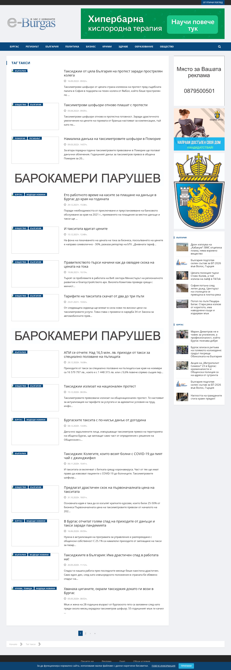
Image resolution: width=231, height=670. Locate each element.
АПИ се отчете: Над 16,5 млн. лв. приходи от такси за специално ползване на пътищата (107, 354)
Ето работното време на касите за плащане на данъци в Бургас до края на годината (110, 197)
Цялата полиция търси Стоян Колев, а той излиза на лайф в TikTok (206, 275)
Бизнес (91, 46)
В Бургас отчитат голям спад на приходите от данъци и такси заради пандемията (109, 523)
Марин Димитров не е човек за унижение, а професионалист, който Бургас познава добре (205, 336)
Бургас (14, 46)
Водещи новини (36, 194)
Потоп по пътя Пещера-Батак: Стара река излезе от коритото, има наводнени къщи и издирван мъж (206, 307)
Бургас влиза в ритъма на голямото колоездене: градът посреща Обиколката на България (206, 351)
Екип (122, 661)
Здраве (123, 46)
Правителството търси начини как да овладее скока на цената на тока (109, 264)
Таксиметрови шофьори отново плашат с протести (106, 105)
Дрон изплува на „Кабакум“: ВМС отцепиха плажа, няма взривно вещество (206, 249)
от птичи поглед (213, 2)
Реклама (106, 661)
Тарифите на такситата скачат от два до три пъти (104, 296)
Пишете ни (87, 661)
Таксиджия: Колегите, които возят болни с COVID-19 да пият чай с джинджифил (113, 455)
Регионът (32, 46)
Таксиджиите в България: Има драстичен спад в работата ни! (111, 557)
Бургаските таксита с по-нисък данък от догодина (105, 420)
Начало (13, 644)
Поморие (20, 138)
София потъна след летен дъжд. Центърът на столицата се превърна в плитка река (206, 290)
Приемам (186, 665)
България (52, 46)
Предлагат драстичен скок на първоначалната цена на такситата (109, 489)
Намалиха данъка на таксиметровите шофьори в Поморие (112, 138)
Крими (107, 46)
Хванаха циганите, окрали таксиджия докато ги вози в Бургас (108, 590)
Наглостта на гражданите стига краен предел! (206, 397)
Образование (144, 46)
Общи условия (141, 661)
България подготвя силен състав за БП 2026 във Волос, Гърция (206, 263)
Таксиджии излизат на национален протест (100, 386)
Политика (72, 46)
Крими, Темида (23, 588)
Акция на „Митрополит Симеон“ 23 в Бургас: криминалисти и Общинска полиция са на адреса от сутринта (205, 369)
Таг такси (20, 63)
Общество (167, 46)
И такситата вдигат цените (86, 228)
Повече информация (163, 665)
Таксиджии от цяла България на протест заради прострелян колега (113, 73)
